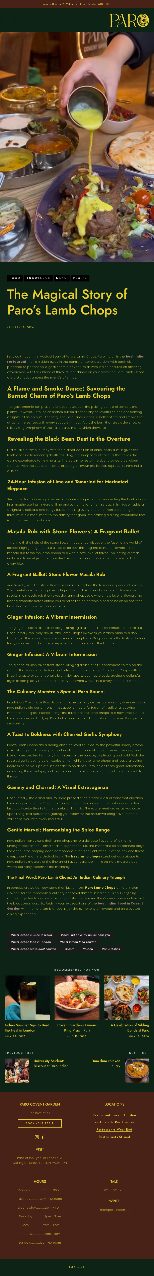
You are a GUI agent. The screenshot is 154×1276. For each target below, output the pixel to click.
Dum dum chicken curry (105, 1063)
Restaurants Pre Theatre (114, 1122)
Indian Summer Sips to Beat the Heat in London (27, 1028)
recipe (80, 278)
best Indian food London (79, 942)
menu (61, 278)
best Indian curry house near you (86, 935)
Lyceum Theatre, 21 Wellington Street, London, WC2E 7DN (76, 4)
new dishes (112, 949)
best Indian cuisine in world (32, 935)
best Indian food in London (32, 942)
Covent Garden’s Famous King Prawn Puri (77, 1028)
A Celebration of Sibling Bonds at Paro (130, 1028)
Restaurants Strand (114, 1137)
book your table (40, 1123)
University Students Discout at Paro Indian (51, 1063)
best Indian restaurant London (34, 949)
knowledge (38, 278)
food (15, 278)
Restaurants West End (114, 1129)
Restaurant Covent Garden (114, 1115)
